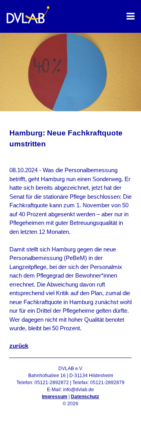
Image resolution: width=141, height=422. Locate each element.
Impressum (54, 396)
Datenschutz (85, 396)
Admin (70, 410)
